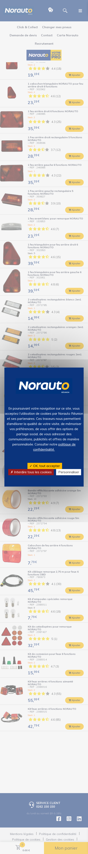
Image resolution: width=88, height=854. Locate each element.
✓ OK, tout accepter (44, 466)
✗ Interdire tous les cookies (31, 472)
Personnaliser (68, 472)
